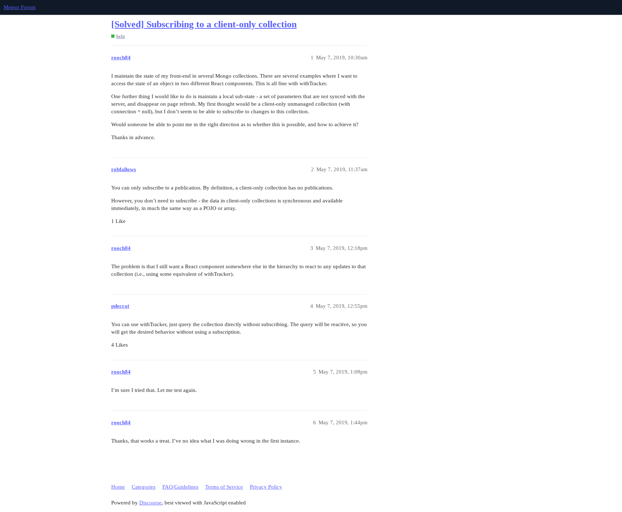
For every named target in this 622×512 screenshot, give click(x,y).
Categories (144, 487)
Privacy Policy (266, 487)
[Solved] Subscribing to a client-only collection (204, 24)
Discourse (150, 503)
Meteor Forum (20, 7)
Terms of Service (224, 487)
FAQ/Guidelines (180, 487)
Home (118, 487)
